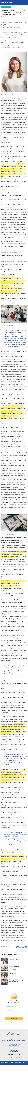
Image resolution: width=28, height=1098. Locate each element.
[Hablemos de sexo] (4, 961)
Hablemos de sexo (14, 959)
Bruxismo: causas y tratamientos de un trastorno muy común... (17, 967)
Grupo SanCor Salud (14, 1054)
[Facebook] (17, 947)
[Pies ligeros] (4, 975)
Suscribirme (14, 1018)
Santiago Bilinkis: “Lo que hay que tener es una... (18, 981)
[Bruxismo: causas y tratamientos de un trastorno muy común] (4, 968)
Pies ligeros (12, 973)
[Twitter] (20, 947)
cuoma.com (21, 1064)
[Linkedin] (25, 947)
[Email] (23, 947)
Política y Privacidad (14, 1057)
